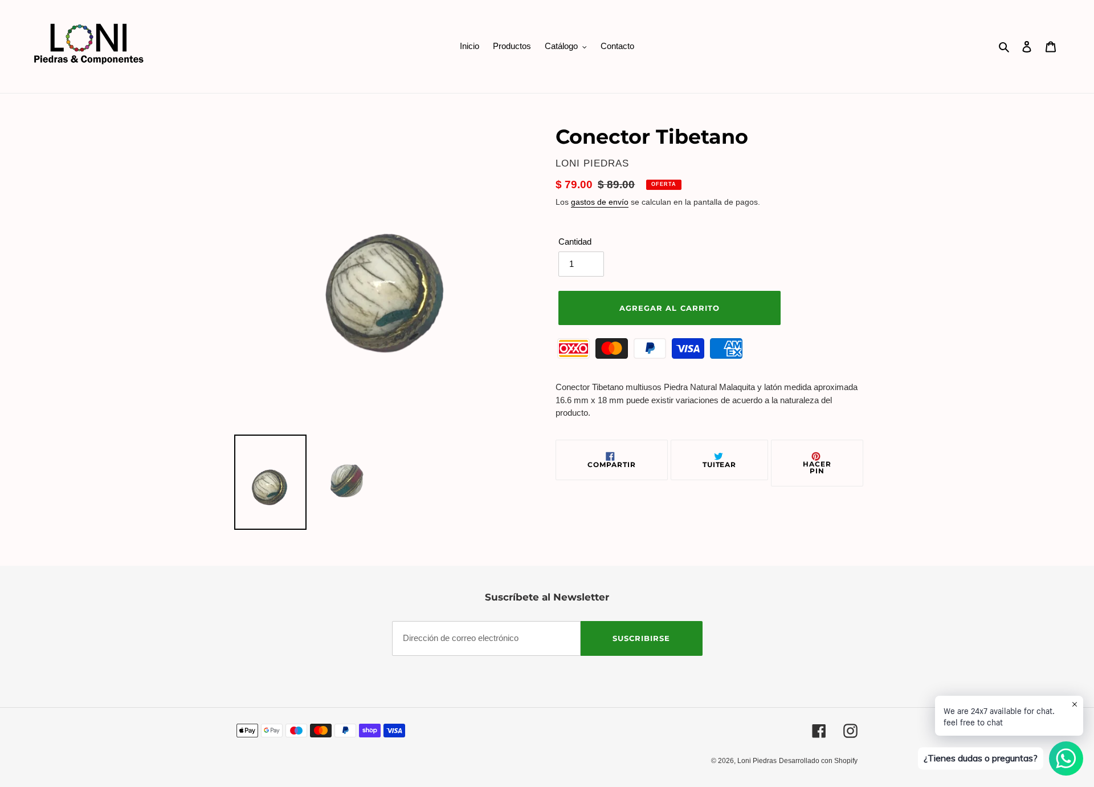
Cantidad (574, 241)
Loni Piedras (757, 761)
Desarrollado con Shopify (818, 761)
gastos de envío (599, 201)
